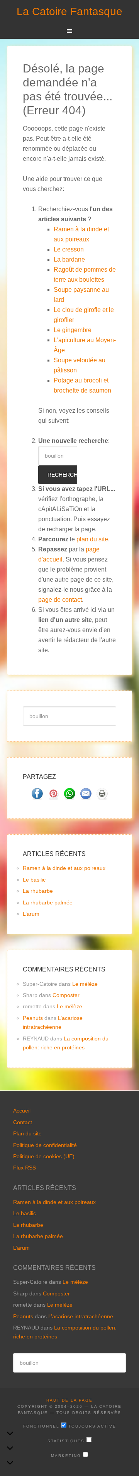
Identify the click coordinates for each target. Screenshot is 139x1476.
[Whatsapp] (69, 797)
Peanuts (33, 1018)
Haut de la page (69, 1400)
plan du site (92, 539)
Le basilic (34, 880)
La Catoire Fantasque (69, 11)
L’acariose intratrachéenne (80, 1316)
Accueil (22, 1110)
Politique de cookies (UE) (44, 1156)
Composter (66, 995)
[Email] (85, 797)
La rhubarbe (38, 891)
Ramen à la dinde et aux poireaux (64, 868)
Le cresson (69, 249)
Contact (22, 1122)
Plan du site (27, 1133)
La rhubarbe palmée (48, 902)
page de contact (60, 599)
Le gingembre (73, 330)
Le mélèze (85, 984)
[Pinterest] (53, 797)
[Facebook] (37, 797)
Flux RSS (24, 1167)
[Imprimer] (102, 797)
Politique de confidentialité (45, 1145)
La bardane (69, 259)
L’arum (31, 914)
